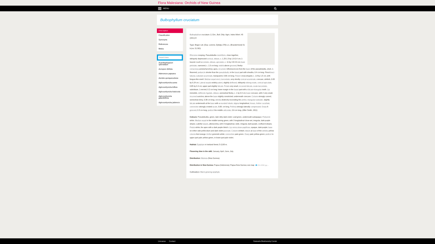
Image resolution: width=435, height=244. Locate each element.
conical (210, 59)
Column (255, 96)
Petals (226, 86)
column (193, 134)
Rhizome (193, 55)
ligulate (209, 93)
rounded (223, 103)
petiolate (193, 66)
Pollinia (233, 107)
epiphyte (216, 172)
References (163, 44)
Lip (268, 89)
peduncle (201, 72)
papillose (246, 127)
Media (161, 49)
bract (272, 72)
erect (218, 79)
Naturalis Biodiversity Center (265, 241)
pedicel (211, 110)
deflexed (233, 83)
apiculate (220, 62)
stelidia (218, 100)
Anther (259, 103)
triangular (258, 89)
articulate (227, 110)
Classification (164, 35)
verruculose (237, 127)
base (243, 62)
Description (163, 31)
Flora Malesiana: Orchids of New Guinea (189, 3)
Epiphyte (200, 144)
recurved (222, 69)
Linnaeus (162, 241)
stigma (236, 103)
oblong (248, 83)
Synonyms (163, 40)
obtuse (216, 59)
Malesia (204, 158)
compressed (256, 107)
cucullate (265, 103)
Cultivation (194, 172)
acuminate (208, 76)
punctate (227, 131)
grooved (233, 66)
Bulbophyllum (195, 35)
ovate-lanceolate (260, 86)
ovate (254, 83)
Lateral (202, 83)
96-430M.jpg (262, 165)
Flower (238, 76)
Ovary (264, 107)
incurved (193, 96)
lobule (230, 103)
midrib (221, 66)
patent (219, 83)
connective (194, 107)
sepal (213, 79)
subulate (199, 76)
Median (208, 79)
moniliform (221, 55)
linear (252, 103)
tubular (192, 76)
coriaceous (194, 69)
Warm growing (206, 172)
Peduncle (266, 117)
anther (243, 100)
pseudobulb (224, 72)
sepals (208, 83)
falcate (220, 86)
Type (192, 45)
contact (172, 241)
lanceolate (204, 62)
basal (237, 72)
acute (215, 107)
